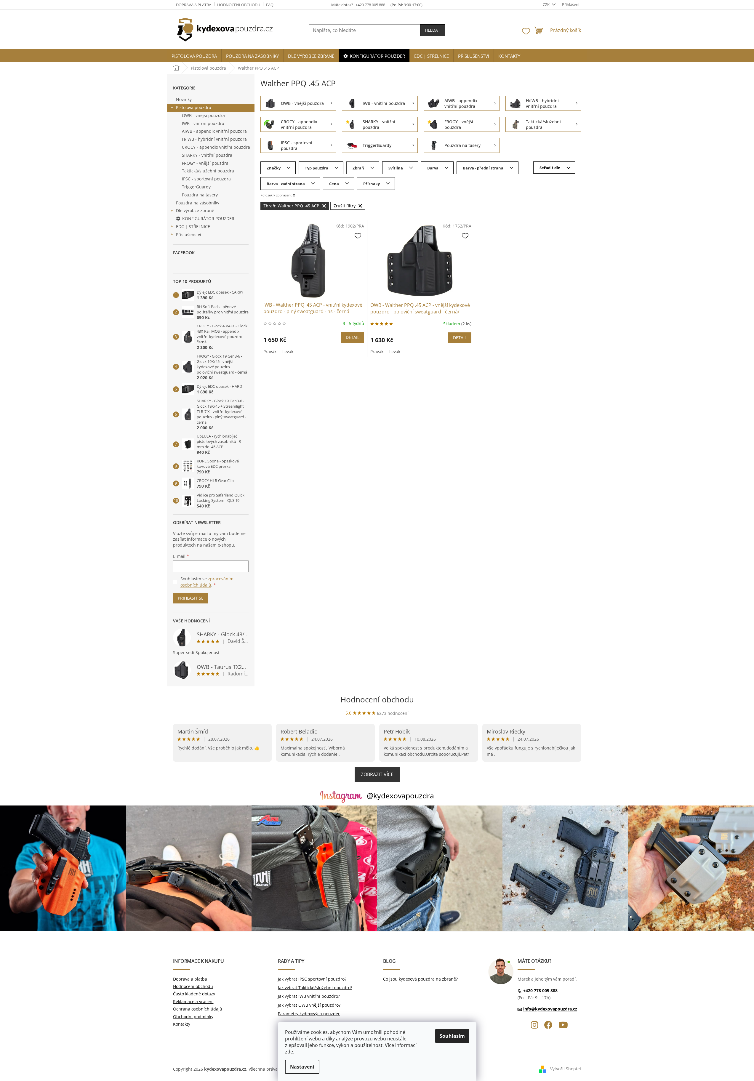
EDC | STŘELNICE (193, 226)
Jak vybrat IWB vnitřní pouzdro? (309, 996)
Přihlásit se (191, 598)
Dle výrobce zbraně (195, 210)
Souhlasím (452, 1036)
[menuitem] (194, 56)
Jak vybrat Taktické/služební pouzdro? (315, 987)
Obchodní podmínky (193, 1016)
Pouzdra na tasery (200, 195)
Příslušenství (188, 234)
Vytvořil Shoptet (565, 1069)
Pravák (269, 351)
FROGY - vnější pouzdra (205, 163)
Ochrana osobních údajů (197, 1009)
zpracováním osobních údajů (206, 581)
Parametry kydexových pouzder (309, 1013)
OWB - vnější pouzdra (203, 115)
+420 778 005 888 (540, 990)
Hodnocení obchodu (238, 4)
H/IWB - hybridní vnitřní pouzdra (214, 139)
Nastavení (302, 1067)
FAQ (269, 4)
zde (289, 1051)
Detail (352, 337)
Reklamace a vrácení (193, 1001)
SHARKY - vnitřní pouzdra (207, 155)
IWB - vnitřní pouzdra (203, 123)
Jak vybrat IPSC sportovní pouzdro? (312, 979)
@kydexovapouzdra (400, 795)
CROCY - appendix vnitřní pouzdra (216, 147)
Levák (287, 351)
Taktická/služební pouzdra (208, 171)
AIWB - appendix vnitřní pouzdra (214, 131)
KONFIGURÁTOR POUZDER (208, 218)
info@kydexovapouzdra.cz (550, 1009)
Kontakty (181, 1024)
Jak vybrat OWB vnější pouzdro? (309, 1005)
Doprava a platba (193, 4)
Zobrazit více (377, 774)
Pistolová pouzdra (193, 107)
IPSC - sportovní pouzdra (206, 179)
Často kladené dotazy (194, 994)
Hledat (432, 30)
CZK (546, 4)
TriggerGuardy (196, 187)
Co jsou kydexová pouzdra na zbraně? (420, 979)
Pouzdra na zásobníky (197, 203)
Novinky (184, 99)
